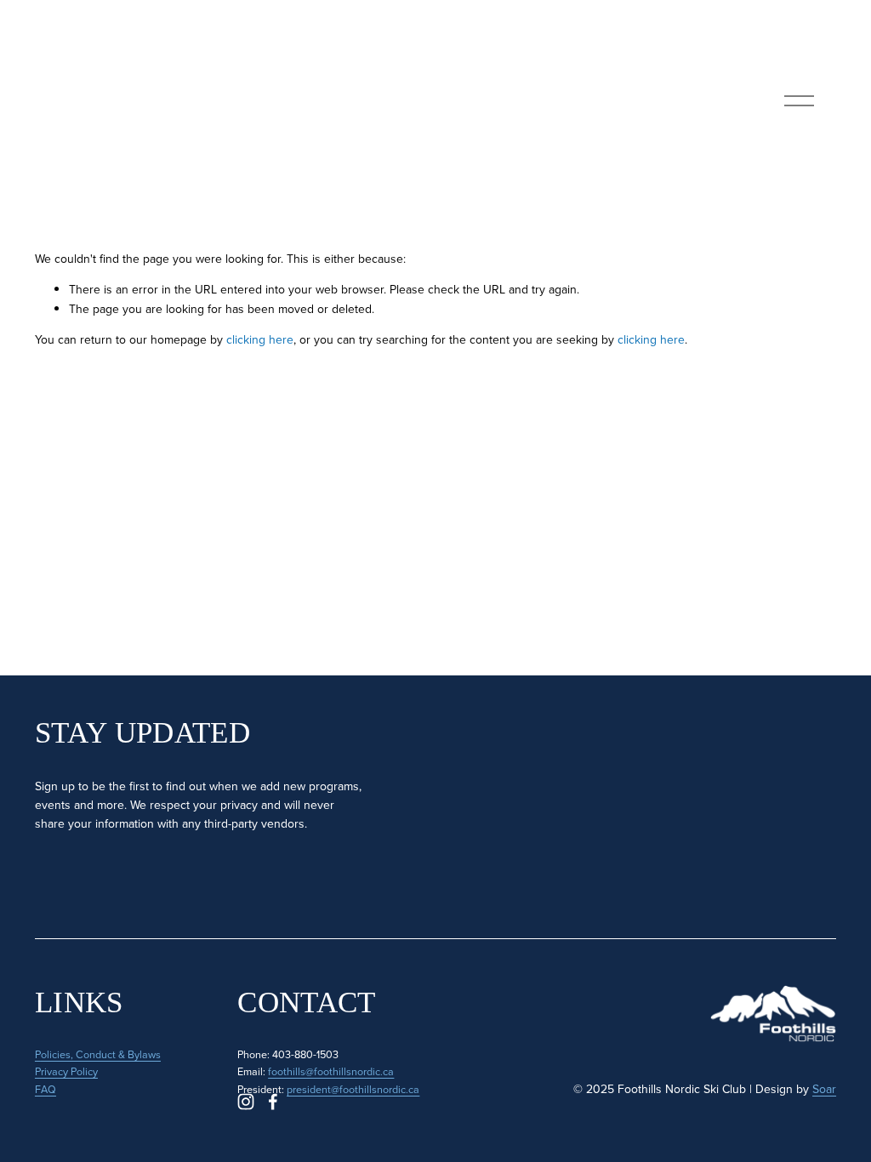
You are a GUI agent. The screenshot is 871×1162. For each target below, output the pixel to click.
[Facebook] (273, 1101)
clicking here (259, 339)
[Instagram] (245, 1101)
